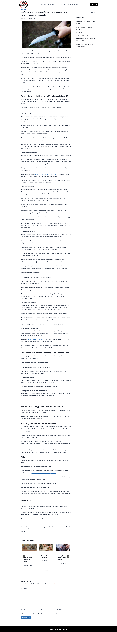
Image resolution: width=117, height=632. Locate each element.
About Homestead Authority (45, 4)
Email (41, 609)
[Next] (68, 556)
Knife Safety (24, 9)
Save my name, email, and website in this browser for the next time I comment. (43, 613)
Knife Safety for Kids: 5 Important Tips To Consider (60, 526)
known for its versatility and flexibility (46, 174)
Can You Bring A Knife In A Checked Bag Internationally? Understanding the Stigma (33, 527)
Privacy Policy (76, 4)
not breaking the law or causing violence (44, 473)
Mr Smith (24, 18)
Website (59, 609)
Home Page (67, 4)
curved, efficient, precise (35, 339)
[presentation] (29, 547)
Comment (25, 588)
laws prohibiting (46, 365)
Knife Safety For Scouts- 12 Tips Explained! (46, 555)
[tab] (44, 570)
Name (23, 609)
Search (78, 10)
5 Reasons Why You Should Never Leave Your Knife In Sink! (29, 557)
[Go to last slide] (24, 556)
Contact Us (58, 4)
